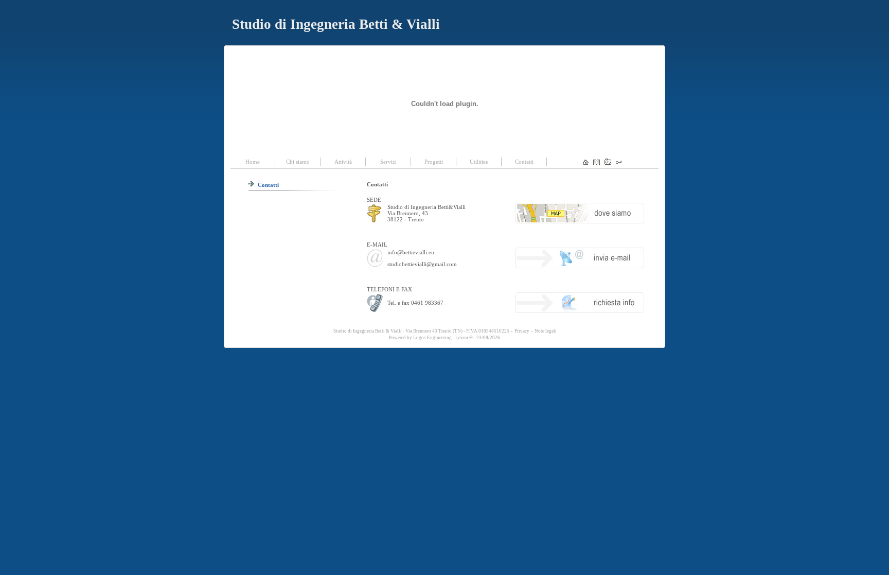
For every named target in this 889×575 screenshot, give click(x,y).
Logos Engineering (432, 337)
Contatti (267, 185)
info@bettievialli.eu (410, 252)
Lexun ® (464, 337)
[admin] (618, 163)
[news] (596, 163)
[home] (586, 163)
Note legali (546, 331)
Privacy (521, 331)
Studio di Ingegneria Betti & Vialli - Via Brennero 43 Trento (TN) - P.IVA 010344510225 (420, 331)
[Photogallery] (607, 163)
